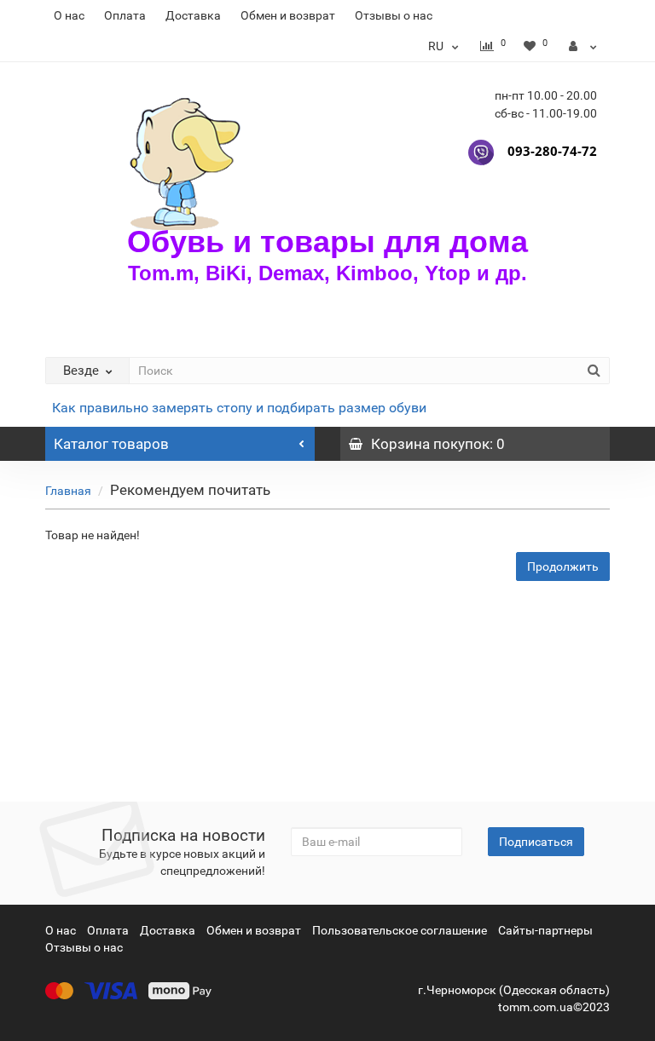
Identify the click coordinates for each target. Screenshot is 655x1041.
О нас (69, 15)
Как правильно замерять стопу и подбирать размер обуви (239, 408)
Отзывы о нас (393, 15)
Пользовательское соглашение (399, 930)
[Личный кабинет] (583, 46)
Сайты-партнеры (545, 930)
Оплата (125, 15)
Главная (68, 490)
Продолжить (563, 566)
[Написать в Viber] (481, 150)
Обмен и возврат (288, 15)
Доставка (193, 15)
